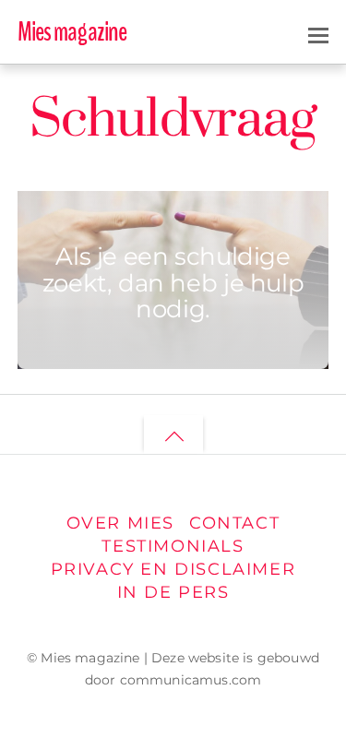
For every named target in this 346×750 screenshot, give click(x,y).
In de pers (173, 591)
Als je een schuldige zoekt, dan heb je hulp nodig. (173, 282)
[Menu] (318, 33)
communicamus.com (191, 680)
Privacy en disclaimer (173, 568)
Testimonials (172, 545)
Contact (234, 522)
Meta (94, 222)
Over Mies (120, 522)
